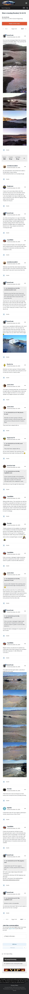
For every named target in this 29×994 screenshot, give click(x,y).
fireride (9, 523)
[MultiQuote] (4, 150)
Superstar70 (11, 437)
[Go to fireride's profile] (4, 524)
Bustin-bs (10, 364)
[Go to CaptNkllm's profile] (4, 240)
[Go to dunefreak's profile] (4, 36)
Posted (13, 37)
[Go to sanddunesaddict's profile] (4, 166)
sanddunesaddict (12, 166)
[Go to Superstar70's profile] (4, 438)
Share (15, 944)
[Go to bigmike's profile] (4, 808)
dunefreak (6, 17)
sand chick (10, 384)
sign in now (11, 928)
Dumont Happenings (18, 18)
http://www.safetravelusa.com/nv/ (11, 880)
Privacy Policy (14, 985)
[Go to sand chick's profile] (4, 385)
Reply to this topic (14, 23)
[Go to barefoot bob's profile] (4, 466)
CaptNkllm (10, 240)
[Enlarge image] (3, 334)
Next (22, 28)
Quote (7, 150)
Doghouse (10, 186)
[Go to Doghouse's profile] (4, 187)
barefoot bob (11, 465)
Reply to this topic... (10, 936)
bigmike (9, 807)
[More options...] (25, 36)
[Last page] (26, 29)
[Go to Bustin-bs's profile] (4, 365)
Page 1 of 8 (14, 28)
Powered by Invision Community (11, 988)
